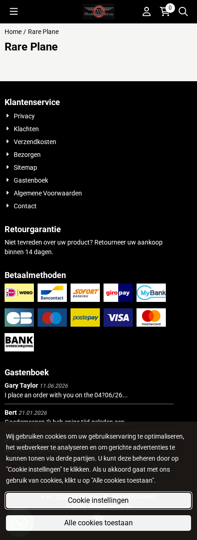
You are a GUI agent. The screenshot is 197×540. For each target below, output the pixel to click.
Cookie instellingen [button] (98, 500)
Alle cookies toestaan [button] (98, 522)
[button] (14, 11)
